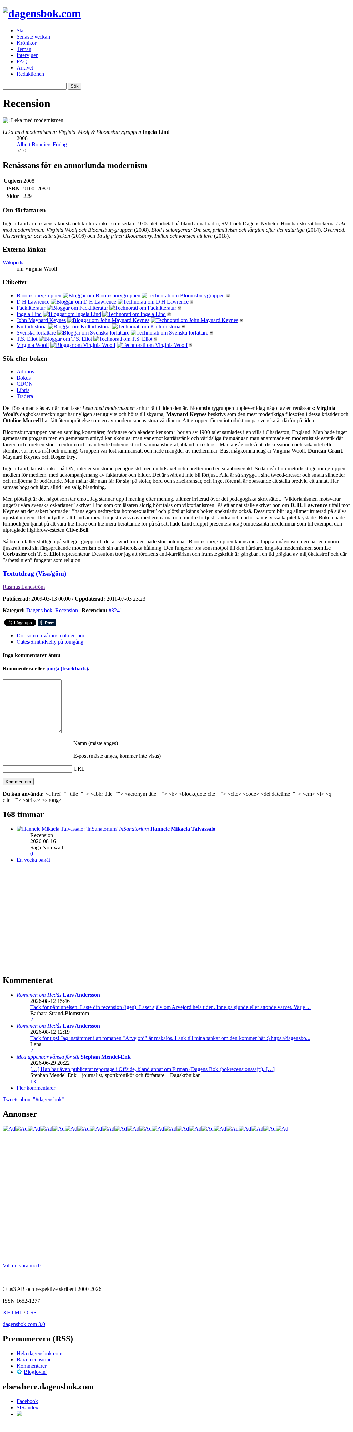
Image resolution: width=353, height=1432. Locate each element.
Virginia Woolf (33, 345)
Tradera (25, 396)
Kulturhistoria (32, 326)
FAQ (22, 61)
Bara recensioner (35, 1359)
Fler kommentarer (36, 1088)
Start (22, 30)
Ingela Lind (29, 314)
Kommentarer (32, 1366)
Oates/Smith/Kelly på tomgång (50, 642)
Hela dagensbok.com (39, 1353)
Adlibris (25, 371)
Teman (24, 49)
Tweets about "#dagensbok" (33, 1099)
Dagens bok (39, 610)
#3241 (115, 610)
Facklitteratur (31, 308)
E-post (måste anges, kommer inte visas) (117, 756)
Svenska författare (36, 333)
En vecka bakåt (33, 860)
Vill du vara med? (22, 1266)
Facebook (27, 1401)
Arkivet (25, 68)
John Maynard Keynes (41, 320)
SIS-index (27, 1407)
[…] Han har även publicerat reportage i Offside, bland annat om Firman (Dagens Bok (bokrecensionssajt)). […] (152, 1069)
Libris (23, 390)
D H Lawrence (33, 302)
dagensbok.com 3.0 (24, 1324)
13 (33, 1081)
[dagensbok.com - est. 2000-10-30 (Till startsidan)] (42, 13)
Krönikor (27, 43)
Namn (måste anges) (95, 743)
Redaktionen (30, 74)
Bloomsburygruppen (39, 295)
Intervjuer (27, 55)
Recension (66, 610)
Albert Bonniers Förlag (42, 144)
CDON (25, 384)
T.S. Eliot (27, 339)
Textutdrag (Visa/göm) (34, 573)
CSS (32, 1312)
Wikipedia (14, 262)
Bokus (24, 378)
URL (79, 769)
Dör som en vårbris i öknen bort (51, 635)
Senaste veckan (33, 37)
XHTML (12, 1312)
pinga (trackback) (67, 668)
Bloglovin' (35, 1372)
